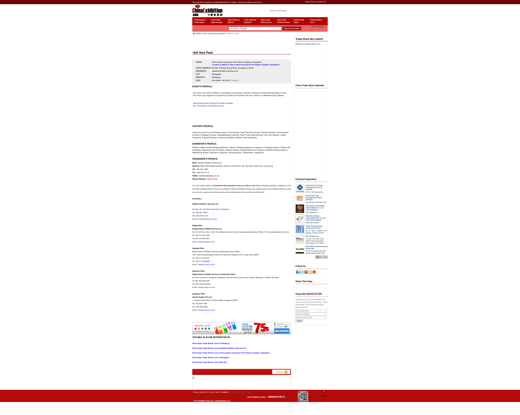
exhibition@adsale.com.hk (207, 219)
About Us (203, 392)
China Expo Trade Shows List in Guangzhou (210, 357)
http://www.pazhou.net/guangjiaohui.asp (208, 105)
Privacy (196, 392)
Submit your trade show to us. (308, 44)
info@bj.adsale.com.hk (206, 241)
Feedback (224, 392)
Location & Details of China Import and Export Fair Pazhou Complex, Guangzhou (246, 64)
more (323, 257)
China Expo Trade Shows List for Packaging (210, 343)
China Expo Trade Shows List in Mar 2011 (209, 362)
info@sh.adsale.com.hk (206, 264)
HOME (199, 33)
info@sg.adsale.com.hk (206, 310)
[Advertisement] (242, 42)
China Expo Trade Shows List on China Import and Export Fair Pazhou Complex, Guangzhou (231, 353)
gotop (324, 391)
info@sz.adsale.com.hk (206, 287)
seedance (322, 396)
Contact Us (321, 1)
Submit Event (310, 1)
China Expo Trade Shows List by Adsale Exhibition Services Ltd (219, 348)
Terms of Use (214, 392)
